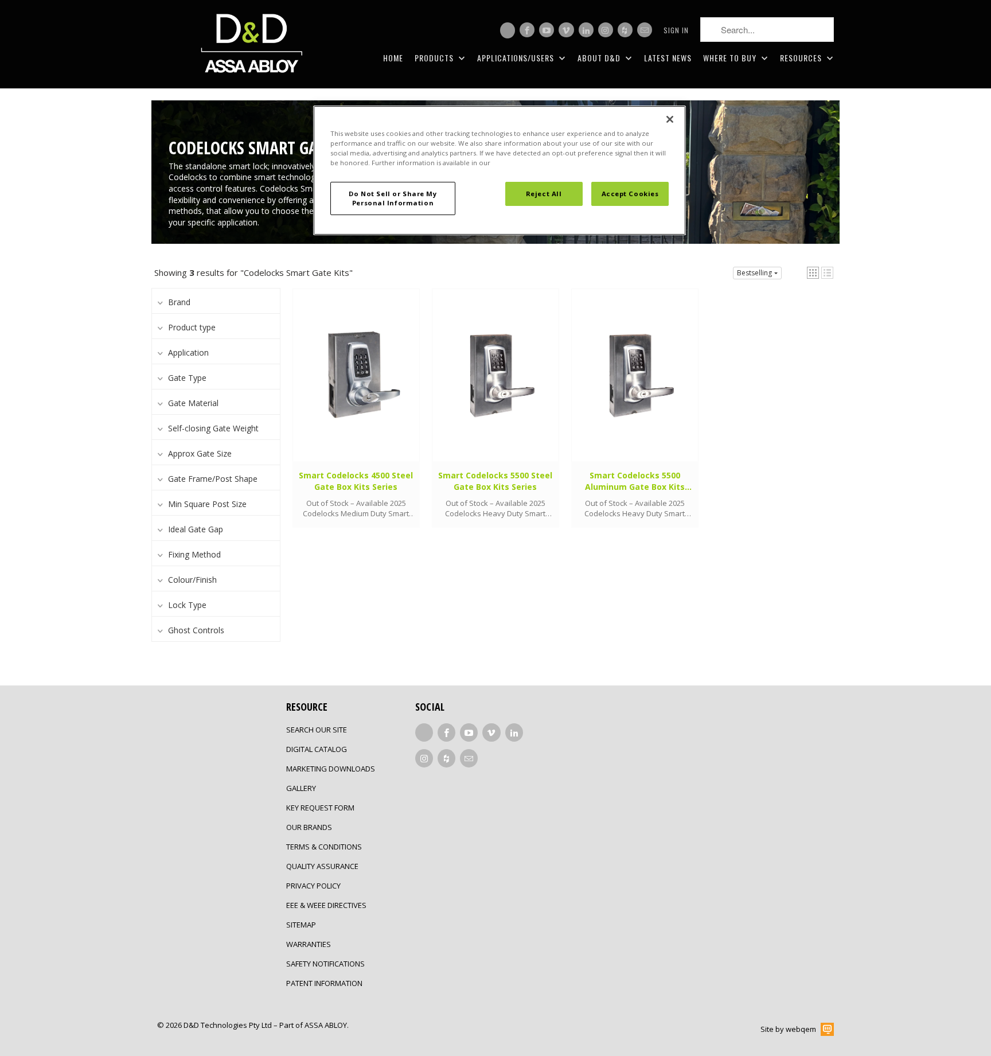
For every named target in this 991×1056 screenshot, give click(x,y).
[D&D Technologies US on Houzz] (625, 29)
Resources (802, 58)
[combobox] (767, 29)
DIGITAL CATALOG (316, 749)
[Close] (669, 119)
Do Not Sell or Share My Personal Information (392, 198)
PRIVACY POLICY (313, 885)
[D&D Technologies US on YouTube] (546, 29)
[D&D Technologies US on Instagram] (605, 29)
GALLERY (301, 788)
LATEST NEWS (668, 58)
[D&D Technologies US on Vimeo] (566, 29)
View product (356, 386)
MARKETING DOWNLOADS (330, 768)
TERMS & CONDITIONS (324, 846)
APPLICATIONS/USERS (516, 58)
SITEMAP (301, 924)
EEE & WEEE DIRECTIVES (326, 905)
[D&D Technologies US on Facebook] (527, 29)
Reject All (544, 193)
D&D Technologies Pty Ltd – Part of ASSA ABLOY (265, 1025)
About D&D (600, 58)
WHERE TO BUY (731, 58)
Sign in (676, 30)
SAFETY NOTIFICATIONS (325, 963)
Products (435, 58)
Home (393, 58)
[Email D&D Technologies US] (644, 29)
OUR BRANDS (309, 827)
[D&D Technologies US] (251, 44)
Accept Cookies (630, 193)
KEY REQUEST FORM (320, 807)
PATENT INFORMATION (324, 983)
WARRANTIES (308, 944)
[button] (813, 273)
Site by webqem (788, 1029)
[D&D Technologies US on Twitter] (507, 30)
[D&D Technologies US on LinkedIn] (586, 29)
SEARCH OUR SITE (316, 729)
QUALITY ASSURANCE (322, 866)
